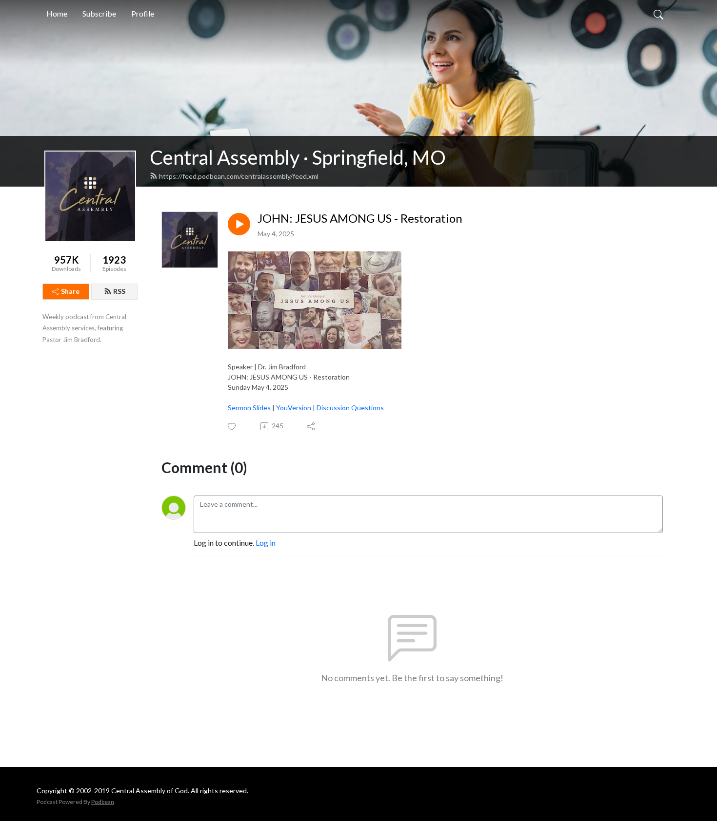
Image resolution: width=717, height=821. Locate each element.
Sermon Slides (249, 407)
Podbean (102, 801)
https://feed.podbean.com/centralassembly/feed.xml (239, 176)
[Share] (311, 426)
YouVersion (294, 407)
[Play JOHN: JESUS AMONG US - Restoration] (239, 224)
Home (56, 13)
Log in (266, 542)
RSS (119, 291)
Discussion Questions (350, 407)
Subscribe (99, 13)
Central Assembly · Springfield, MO (298, 157)
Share (70, 291)
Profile (142, 13)
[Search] (658, 13)
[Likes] (232, 426)
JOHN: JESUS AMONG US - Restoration (360, 218)
